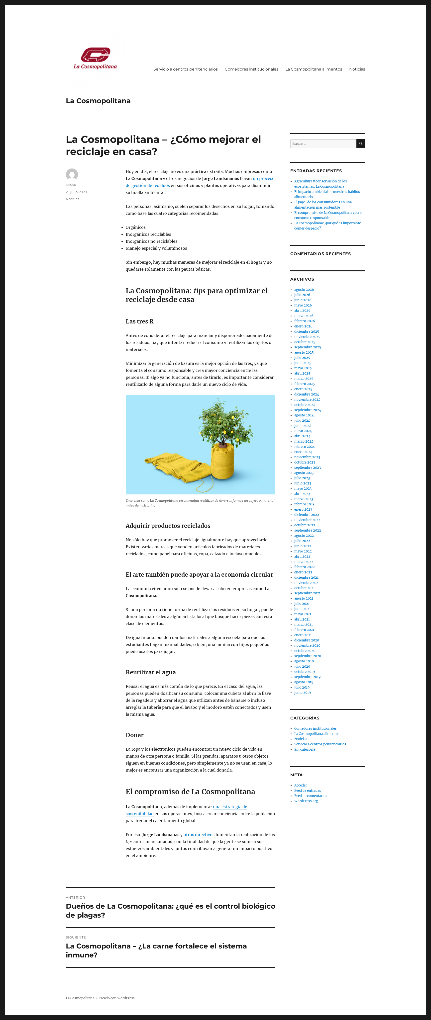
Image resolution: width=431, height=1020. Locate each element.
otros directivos (199, 834)
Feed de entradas (307, 790)
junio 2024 (302, 426)
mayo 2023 (303, 488)
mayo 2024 (303, 431)
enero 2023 (303, 509)
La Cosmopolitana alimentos (313, 69)
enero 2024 (303, 452)
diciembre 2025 (306, 331)
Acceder (300, 785)
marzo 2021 (303, 625)
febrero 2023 (304, 504)
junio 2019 (302, 693)
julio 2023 (302, 478)
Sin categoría (304, 749)
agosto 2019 (304, 682)
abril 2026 (302, 311)
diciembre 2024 (306, 394)
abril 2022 (302, 556)
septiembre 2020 (307, 656)
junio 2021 (302, 609)
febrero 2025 (304, 384)
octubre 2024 (304, 405)
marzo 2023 (303, 499)
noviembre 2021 (307, 583)
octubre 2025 (304, 342)
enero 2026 (303, 326)
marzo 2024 (303, 441)
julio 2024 (302, 420)
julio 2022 (302, 541)
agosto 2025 (304, 352)
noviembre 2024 (307, 399)
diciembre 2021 (306, 577)
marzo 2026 (304, 316)
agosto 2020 (304, 661)
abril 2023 (302, 494)
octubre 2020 (304, 651)
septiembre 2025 (307, 347)
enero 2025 (303, 389)
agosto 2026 (304, 290)
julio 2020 (302, 666)
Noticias (357, 69)
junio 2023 (302, 483)
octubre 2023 (304, 462)
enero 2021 (303, 635)
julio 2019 (302, 687)
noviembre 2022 (307, 520)
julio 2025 (302, 358)
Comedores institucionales (251, 69)
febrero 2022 (304, 567)
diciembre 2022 (306, 515)
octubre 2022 (304, 525)
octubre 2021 (304, 588)
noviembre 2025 (307, 337)
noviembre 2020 (307, 645)
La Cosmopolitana (98, 100)
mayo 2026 (303, 305)
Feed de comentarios (310, 796)
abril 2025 (302, 373)
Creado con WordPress (117, 998)
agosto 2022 (304, 536)
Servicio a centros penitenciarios (185, 69)
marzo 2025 (303, 379)
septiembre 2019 (307, 677)
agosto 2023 (304, 473)
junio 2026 (303, 300)
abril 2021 (302, 619)
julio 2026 (302, 295)
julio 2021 (302, 604)
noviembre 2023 (307, 457)
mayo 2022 (303, 551)
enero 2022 (303, 572)
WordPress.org (306, 801)
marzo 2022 (303, 562)
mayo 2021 (302, 614)
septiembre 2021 (307, 593)
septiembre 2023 (307, 468)
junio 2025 (302, 363)
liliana (71, 185)
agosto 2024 (304, 415)
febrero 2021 (304, 630)
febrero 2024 (304, 447)
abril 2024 (302, 436)
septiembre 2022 (307, 530)
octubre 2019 (304, 672)
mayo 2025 (303, 368)
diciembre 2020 (306, 640)
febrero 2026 (304, 321)
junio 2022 (302, 546)
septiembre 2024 (307, 410)
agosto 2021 (303, 598)
